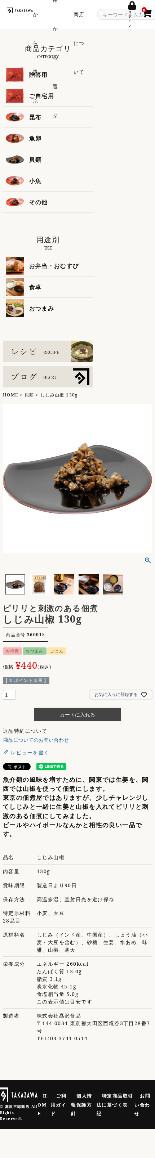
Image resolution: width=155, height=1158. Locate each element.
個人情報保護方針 (81, 1105)
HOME (10, 395)
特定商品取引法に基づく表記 (115, 1105)
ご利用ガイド (59, 1105)
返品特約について (25, 730)
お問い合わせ (142, 1105)
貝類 (29, 395)
